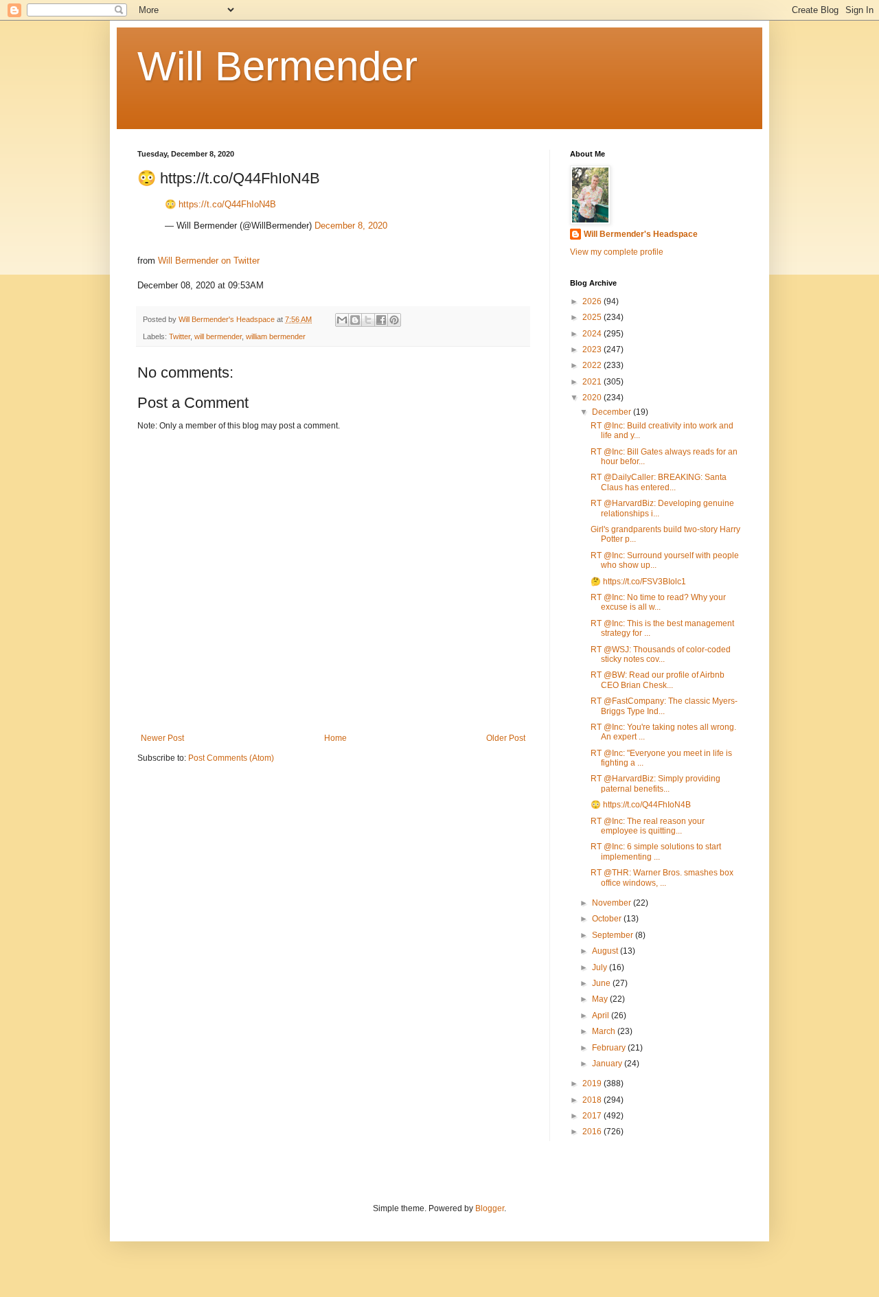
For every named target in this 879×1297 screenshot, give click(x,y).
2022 (593, 365)
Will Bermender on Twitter (209, 260)
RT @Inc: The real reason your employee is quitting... (648, 826)
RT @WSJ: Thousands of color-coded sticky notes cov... (661, 654)
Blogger (489, 1208)
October (608, 918)
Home (335, 738)
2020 (593, 397)
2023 (593, 349)
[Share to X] (368, 320)
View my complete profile (616, 252)
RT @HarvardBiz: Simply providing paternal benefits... (655, 783)
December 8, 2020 (351, 225)
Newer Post (162, 738)
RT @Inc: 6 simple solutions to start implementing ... (656, 851)
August (606, 951)
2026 (593, 301)
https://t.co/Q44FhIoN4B (227, 204)
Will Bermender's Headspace (641, 234)
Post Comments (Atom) (231, 758)
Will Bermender (277, 66)
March (604, 1031)
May (601, 999)
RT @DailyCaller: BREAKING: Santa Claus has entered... (659, 482)
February (610, 1048)
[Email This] (342, 320)
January (608, 1063)
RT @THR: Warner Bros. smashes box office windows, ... (662, 877)
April (601, 1015)
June (602, 983)
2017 (593, 1116)
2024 (593, 333)
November (612, 903)
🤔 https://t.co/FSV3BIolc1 (638, 581)
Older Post (505, 738)
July (600, 967)
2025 (593, 317)
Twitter (179, 336)
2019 (593, 1083)
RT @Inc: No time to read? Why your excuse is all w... (658, 602)
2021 (593, 382)
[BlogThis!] (355, 320)
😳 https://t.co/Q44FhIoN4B (641, 805)
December (612, 412)
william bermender (276, 336)
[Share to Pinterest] (394, 320)
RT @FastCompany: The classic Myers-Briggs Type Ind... (664, 705)
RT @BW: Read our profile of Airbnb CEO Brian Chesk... (657, 679)
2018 (593, 1100)
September (613, 935)
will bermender (218, 336)
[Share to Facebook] (381, 320)
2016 (593, 1131)
